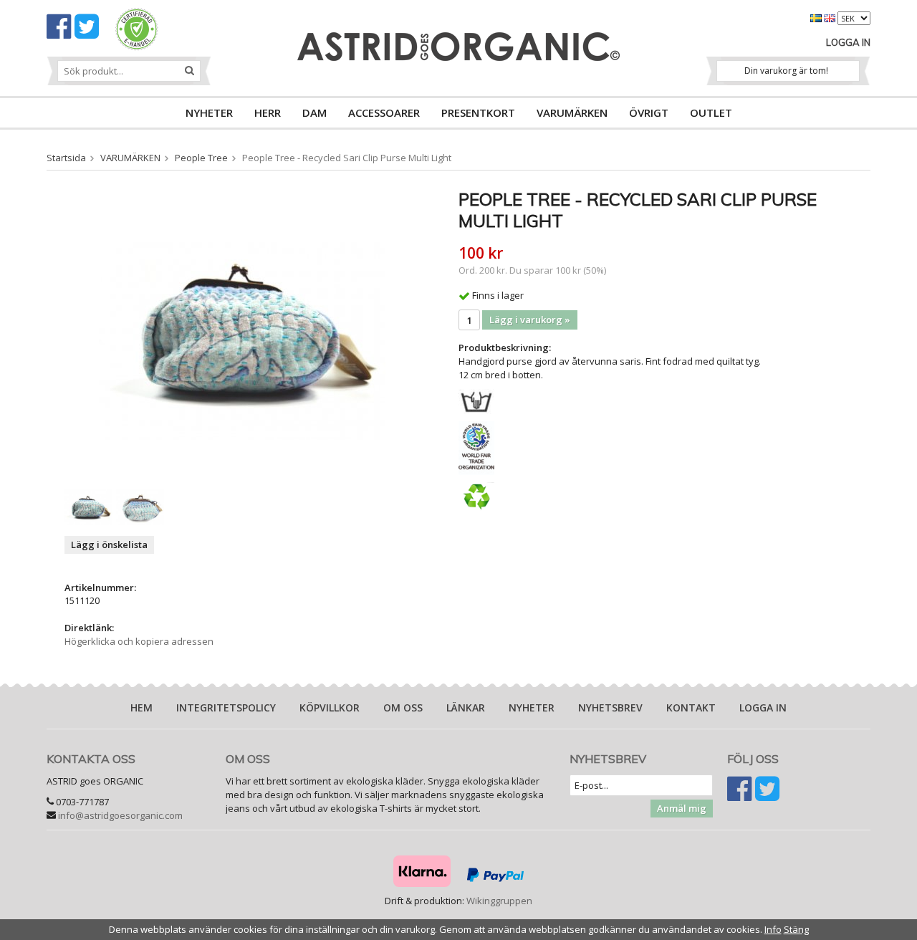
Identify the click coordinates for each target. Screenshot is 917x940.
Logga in (848, 42)
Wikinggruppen (499, 900)
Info (773, 929)
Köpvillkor (329, 707)
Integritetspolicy (226, 707)
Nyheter (531, 707)
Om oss (403, 707)
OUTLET (711, 112)
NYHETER (209, 112)
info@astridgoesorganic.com (120, 815)
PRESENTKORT (478, 112)
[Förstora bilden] (242, 331)
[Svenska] (817, 17)
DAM (314, 112)
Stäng (796, 929)
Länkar (465, 707)
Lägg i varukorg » (529, 319)
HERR (267, 112)
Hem (141, 707)
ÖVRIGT (648, 112)
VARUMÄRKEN (572, 112)
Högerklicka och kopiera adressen (138, 641)
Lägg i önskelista (109, 544)
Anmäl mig (681, 808)
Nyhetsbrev (610, 707)
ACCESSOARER (384, 112)
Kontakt (691, 707)
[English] (830, 17)
